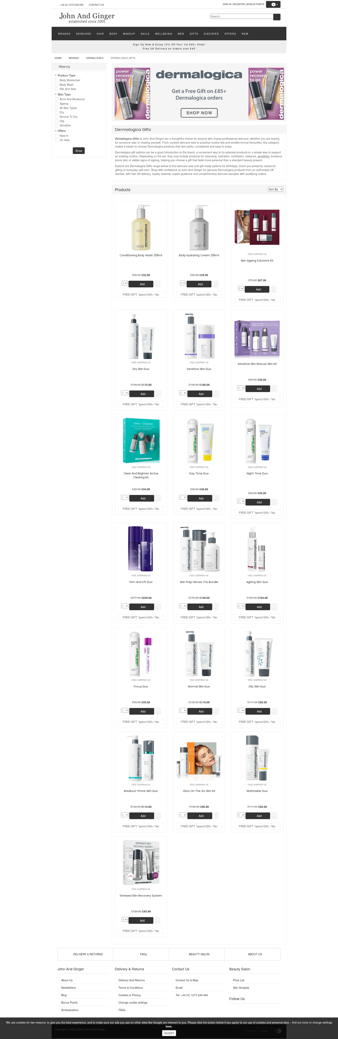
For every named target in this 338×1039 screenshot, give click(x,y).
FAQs (122, 1010)
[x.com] (251, 1008)
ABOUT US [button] (254, 954)
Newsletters (68, 988)
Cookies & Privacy (130, 995)
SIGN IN (227, 4)
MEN (181, 33)
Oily (62, 121)
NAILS (145, 33)
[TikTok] (274, 1008)
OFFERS (230, 33)
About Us (67, 980)
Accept (169, 1033)
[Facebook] (235, 1008)
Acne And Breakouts (72, 99)
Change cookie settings (133, 1002)
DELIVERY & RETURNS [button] (87, 954)
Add (142, 284)
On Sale (65, 140)
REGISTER (239, 4)
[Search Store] (276, 17)
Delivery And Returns (132, 980)
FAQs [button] (143, 954)
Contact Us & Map (187, 980)
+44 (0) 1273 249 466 (71, 4)
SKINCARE (83, 33)
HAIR (100, 33)
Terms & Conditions (131, 988)
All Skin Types (68, 108)
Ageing (64, 103)
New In (64, 136)
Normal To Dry (69, 117)
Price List (238, 980)
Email (179, 988)
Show (78, 151)
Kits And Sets (68, 89)
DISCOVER (211, 33)
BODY (114, 33)
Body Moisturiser (70, 80)
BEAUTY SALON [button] (198, 954)
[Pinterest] (267, 1008)
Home (58, 57)
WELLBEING (163, 33)
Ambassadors (69, 1010)
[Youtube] (243, 1008)
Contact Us (96, 4)
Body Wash (67, 84)
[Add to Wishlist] (157, 284)
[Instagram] (259, 1008)
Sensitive (65, 125)
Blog (64, 995)
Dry (62, 112)
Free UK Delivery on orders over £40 (169, 48)
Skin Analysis (241, 988)
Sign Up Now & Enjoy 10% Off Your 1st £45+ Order (169, 44)
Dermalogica (94, 57)
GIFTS (194, 33)
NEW (245, 33)
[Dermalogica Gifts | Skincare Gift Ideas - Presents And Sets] (87, 17)
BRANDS (64, 33)
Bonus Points (255, 4)
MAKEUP (129, 33)
